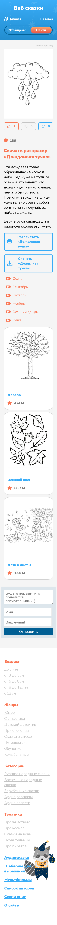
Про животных (17, 822)
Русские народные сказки (27, 773)
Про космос (14, 828)
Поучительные (17, 840)
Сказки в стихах (18, 736)
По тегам (46, 19)
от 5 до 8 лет (15, 681)
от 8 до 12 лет (16, 687)
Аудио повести (17, 802)
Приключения (16, 730)
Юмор (9, 712)
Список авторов (19, 888)
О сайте (11, 905)
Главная (15, 19)
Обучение (12, 748)
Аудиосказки (16, 857)
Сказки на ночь (17, 834)
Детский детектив (20, 724)
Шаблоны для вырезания (17, 869)
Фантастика (14, 718)
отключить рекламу (44, 45)
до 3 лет (11, 669)
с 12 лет (11, 693)
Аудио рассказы (18, 796)
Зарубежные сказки (21, 790)
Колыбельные (16, 754)
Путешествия (16, 742)
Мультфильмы (18, 879)
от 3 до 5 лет (15, 675)
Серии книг (15, 896)
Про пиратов (15, 846)
